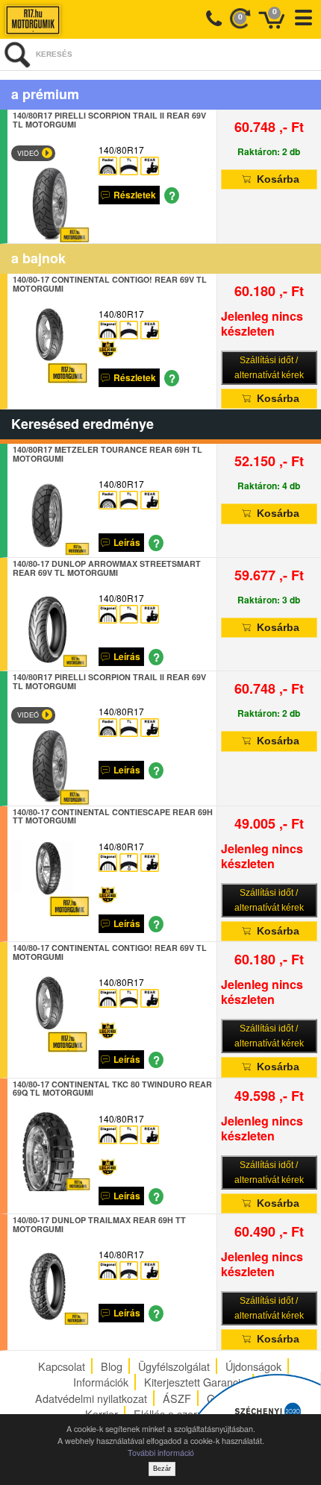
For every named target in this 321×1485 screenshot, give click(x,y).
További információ (161, 1452)
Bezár (162, 1468)
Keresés (54, 54)
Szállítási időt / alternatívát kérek (269, 367)
